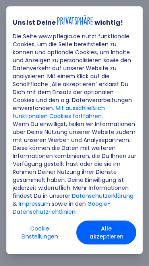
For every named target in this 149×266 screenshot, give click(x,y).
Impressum (34, 204)
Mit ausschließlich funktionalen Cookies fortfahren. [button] (59, 112)
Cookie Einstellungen (39, 232)
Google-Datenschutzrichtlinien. (61, 208)
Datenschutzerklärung (103, 196)
